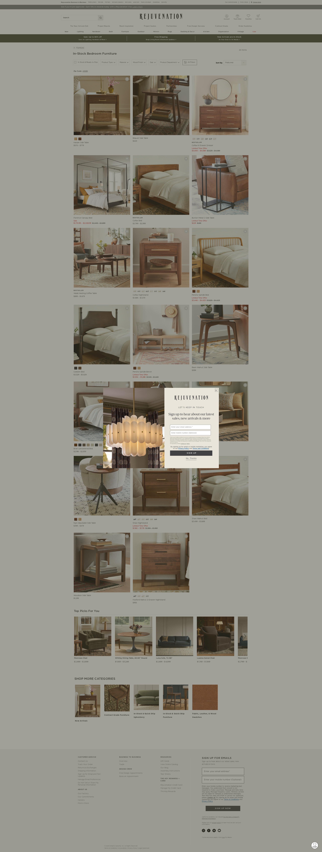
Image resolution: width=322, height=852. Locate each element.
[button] (314, 845)
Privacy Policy (183, 448)
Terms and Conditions (201, 448)
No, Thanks (191, 458)
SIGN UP (191, 453)
